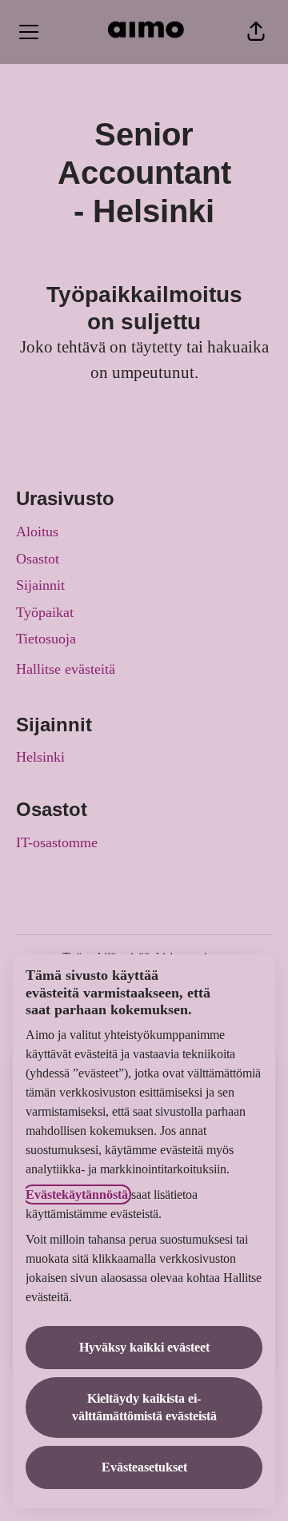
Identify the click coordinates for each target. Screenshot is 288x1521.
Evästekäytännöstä (77, 1194)
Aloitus (37, 532)
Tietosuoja (46, 639)
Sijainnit (40, 585)
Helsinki (40, 757)
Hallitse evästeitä (65, 669)
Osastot (37, 559)
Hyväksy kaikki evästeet (144, 1347)
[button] (256, 32)
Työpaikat (45, 612)
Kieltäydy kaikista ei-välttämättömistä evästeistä (144, 1407)
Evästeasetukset (144, 1467)
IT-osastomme (57, 842)
